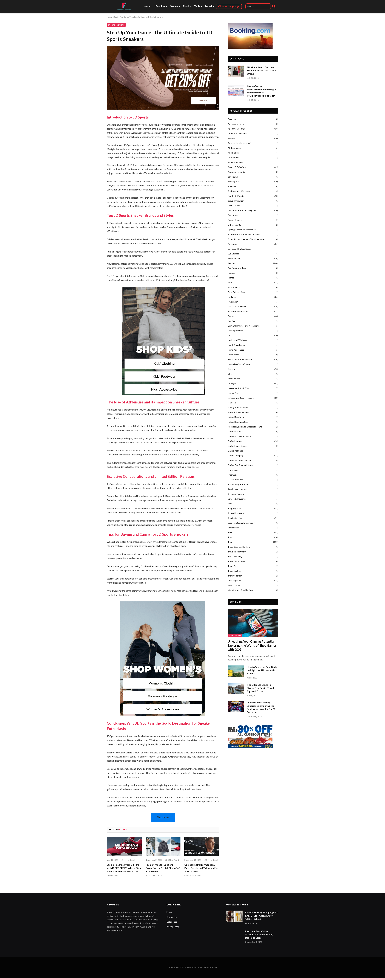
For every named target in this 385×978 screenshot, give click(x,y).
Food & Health (234, 287)
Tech (197, 6)
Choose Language (228, 6)
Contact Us (171, 917)
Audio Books (234, 152)
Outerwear (233, 470)
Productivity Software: (238, 484)
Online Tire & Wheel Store (240, 465)
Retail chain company (237, 489)
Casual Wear (234, 205)
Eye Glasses (233, 253)
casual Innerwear (236, 200)
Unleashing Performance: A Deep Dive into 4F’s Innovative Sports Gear (201, 868)
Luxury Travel (234, 393)
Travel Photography (237, 551)
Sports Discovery (236, 513)
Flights (231, 277)
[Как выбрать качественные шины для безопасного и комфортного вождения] (236, 90)
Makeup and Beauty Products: (242, 398)
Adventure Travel (236, 124)
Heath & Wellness (236, 345)
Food (186, 6)
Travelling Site (234, 571)
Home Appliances (236, 349)
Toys (230, 537)
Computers (233, 215)
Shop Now (163, 817)
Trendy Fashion (235, 575)
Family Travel (234, 258)
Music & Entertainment (238, 412)
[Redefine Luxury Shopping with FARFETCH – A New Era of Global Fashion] (234, 916)
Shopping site (234, 508)
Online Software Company (240, 460)
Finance (231, 273)
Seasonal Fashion (236, 494)
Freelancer (233, 301)
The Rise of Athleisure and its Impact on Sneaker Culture (153, 402)
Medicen (232, 402)
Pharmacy (232, 474)
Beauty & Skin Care (237, 167)
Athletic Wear (234, 148)
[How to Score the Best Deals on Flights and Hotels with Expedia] (236, 671)
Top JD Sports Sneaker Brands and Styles (140, 215)
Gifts (230, 335)
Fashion (160, 6)
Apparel (231, 138)
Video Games (234, 585)
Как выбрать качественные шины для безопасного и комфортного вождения (262, 91)
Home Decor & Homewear (240, 359)
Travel (208, 6)
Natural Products (236, 417)
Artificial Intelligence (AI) (239, 143)
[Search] (274, 6)
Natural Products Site (238, 422)
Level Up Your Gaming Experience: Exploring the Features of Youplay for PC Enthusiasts (261, 707)
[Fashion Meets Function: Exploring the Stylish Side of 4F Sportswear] (163, 846)
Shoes (231, 503)
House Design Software (239, 364)
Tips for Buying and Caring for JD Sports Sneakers (148, 534)
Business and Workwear (239, 191)
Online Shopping (235, 455)
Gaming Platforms (236, 330)
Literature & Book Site (238, 388)
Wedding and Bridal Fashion (241, 590)
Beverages (233, 176)
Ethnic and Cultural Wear (239, 249)
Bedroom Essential (236, 172)
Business (232, 186)
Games (174, 6)
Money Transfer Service (239, 407)
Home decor (233, 354)
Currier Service (235, 220)
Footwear (232, 297)
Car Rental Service (236, 196)
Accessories (233, 119)
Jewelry (231, 369)
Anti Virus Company (237, 133)
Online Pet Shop (235, 450)
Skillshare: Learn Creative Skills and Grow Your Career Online (261, 70)
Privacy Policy (172, 926)
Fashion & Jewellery (237, 268)
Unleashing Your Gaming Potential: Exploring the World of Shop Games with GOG (252, 645)
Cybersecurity (234, 225)
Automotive (233, 157)
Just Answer (234, 378)
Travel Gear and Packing (239, 547)
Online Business (235, 431)
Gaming (231, 321)
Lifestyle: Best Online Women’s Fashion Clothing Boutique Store (259, 934)
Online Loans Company (238, 446)
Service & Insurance (237, 498)
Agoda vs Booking (236, 128)
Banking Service (235, 162)
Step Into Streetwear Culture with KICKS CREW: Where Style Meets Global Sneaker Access (124, 868)
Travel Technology (236, 561)
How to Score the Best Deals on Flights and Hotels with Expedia (262, 670)
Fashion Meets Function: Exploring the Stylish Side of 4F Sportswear (163, 868)
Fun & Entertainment (237, 306)
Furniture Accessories (238, 311)
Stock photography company (241, 523)
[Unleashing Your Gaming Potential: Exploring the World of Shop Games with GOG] (253, 623)
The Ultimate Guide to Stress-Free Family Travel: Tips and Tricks (260, 688)
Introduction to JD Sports (128, 117)
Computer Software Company (242, 210)
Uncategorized (235, 580)
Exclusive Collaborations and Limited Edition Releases (151, 476)
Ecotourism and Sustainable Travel (244, 234)
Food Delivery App (236, 292)
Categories (171, 921)
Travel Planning (235, 556)
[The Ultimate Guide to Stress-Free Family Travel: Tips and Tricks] (236, 688)
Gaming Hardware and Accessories (244, 325)
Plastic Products (235, 479)
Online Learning (235, 441)
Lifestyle (232, 383)
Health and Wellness (237, 340)
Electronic (232, 244)
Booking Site (234, 181)
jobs (230, 374)
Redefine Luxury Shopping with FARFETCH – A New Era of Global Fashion (261, 915)
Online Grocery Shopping (239, 436)
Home (147, 6)
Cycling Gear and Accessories (242, 229)
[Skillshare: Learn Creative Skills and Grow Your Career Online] (236, 71)
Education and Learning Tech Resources (246, 239)
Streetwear (233, 527)
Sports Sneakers (116, 25)
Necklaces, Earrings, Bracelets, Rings (245, 426)
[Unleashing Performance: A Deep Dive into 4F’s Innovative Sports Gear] (201, 846)
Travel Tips (233, 566)
